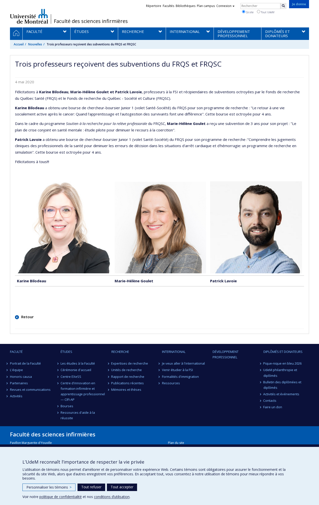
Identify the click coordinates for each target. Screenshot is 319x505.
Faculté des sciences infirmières (91, 21)
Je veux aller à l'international (183, 363)
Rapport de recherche (128, 376)
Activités (16, 396)
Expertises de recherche (129, 363)
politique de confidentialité (60, 496)
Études (66, 351)
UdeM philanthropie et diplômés (280, 373)
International (173, 351)
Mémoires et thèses (126, 389)
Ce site (249, 12)
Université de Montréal (29, 16)
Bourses (67, 406)
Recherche (120, 351)
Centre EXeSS (71, 376)
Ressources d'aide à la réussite (78, 415)
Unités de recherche (126, 370)
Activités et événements (281, 394)
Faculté (16, 351)
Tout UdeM (267, 12)
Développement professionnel (226, 354)
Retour (27, 316)
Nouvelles (35, 44)
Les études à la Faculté (78, 363)
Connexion (224, 6)
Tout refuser (91, 487)
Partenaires (19, 383)
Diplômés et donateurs (283, 351)
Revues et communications (30, 389)
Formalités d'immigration (180, 376)
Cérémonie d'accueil (76, 370)
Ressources (171, 383)
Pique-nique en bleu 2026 (282, 363)
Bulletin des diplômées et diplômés (282, 385)
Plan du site (176, 443)
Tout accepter (122, 487)
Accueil (19, 44)
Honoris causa (21, 376)
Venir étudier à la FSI (177, 370)
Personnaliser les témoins (49, 487)
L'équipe (16, 370)
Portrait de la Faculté (25, 363)
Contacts (270, 400)
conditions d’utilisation (112, 496)
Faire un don (272, 407)
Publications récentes (127, 383)
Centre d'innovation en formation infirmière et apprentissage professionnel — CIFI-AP (83, 391)
